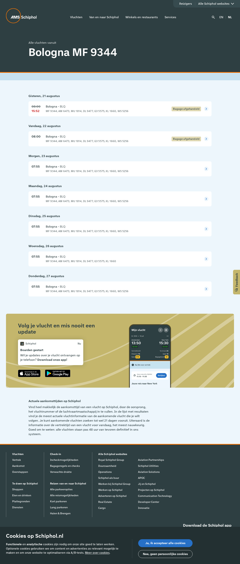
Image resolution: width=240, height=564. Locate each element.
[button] (236, 282)
